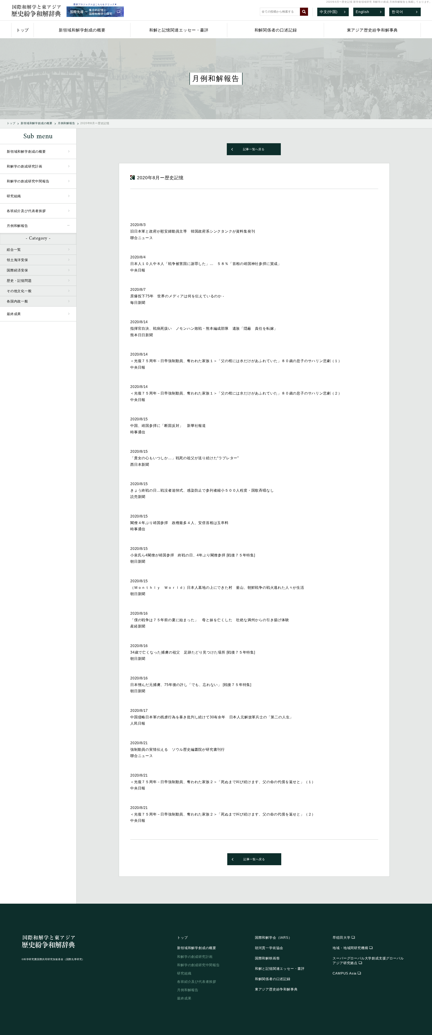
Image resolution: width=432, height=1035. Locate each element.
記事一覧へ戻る (254, 149)
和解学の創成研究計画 (24, 166)
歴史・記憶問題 (19, 280)
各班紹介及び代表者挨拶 (26, 211)
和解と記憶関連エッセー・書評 (179, 30)
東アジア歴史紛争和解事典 (372, 30)
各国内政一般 (17, 301)
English (362, 12)
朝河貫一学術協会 (269, 948)
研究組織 (14, 196)
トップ (22, 30)
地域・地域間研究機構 (350, 948)
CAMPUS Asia (344, 973)
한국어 (397, 12)
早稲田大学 (341, 937)
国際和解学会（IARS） (273, 937)
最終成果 (14, 314)
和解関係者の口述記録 (275, 30)
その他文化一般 (19, 291)
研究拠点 (368, 960)
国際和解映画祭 (267, 958)
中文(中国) (329, 12)
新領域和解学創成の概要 (82, 30)
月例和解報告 (66, 123)
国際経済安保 (17, 270)
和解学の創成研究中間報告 (28, 181)
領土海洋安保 (17, 260)
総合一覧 (14, 249)
